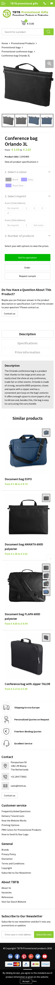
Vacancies (7, 892)
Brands (5, 849)
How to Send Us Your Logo (15, 834)
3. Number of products (19, 236)
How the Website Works (14, 820)
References (7, 897)
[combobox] (23, 31)
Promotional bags (11, 47)
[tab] (27, 334)
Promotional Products (23, 43)
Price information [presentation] (27, 352)
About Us (6, 887)
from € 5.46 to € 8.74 (16, 484)
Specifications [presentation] (27, 343)
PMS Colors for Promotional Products (21, 829)
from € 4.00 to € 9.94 (16, 623)
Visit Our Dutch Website (14, 901)
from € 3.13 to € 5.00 (16, 689)
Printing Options (10, 825)
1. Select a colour (16, 172)
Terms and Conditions (13, 863)
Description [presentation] (27, 334)
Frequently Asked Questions (16, 811)
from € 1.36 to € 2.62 (16, 554)
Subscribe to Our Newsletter (16, 872)
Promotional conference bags (17, 51)
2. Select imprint (15, 196)
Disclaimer (7, 858)
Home (5, 43)
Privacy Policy (9, 854)
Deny (35, 981)
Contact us (9, 313)
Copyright (7, 868)
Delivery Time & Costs (13, 815)
